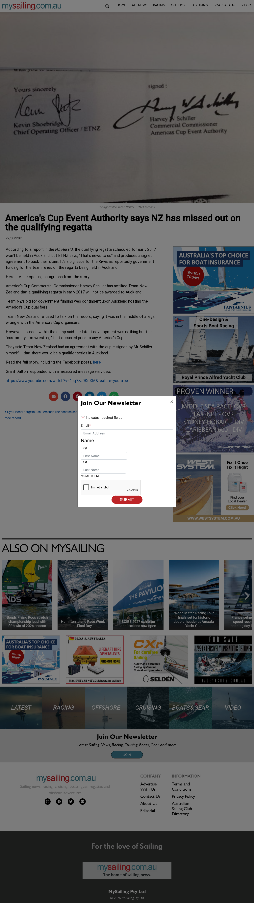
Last (84, 462)
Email (86, 425)
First (84, 448)
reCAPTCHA (90, 476)
